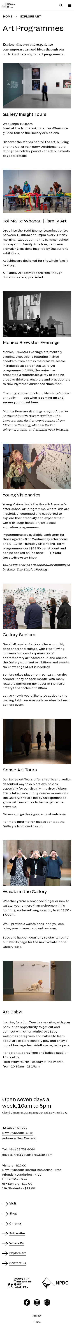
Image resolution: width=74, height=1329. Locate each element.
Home (7, 16)
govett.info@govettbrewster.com (27, 1154)
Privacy (37, 1315)
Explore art (30, 16)
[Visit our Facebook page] (27, 1302)
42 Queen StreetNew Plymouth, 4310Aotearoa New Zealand (19, 1133)
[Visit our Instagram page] (37, 1302)
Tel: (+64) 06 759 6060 (18, 1149)
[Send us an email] (47, 1302)
